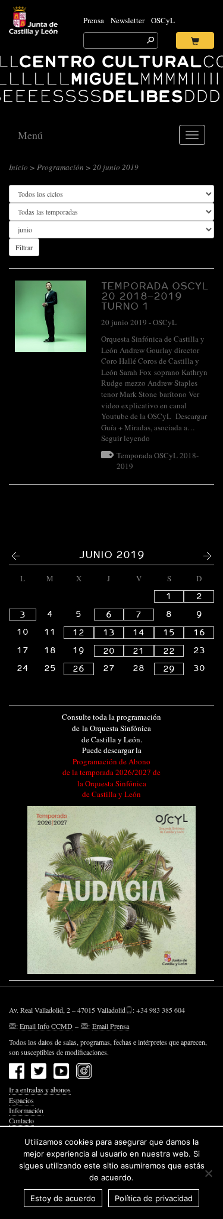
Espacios (21, 1100)
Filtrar (24, 247)
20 (109, 650)
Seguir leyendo (125, 438)
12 (78, 632)
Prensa (93, 20)
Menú (30, 135)
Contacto (21, 1120)
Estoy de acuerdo (63, 1198)
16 (199, 632)
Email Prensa (110, 1026)
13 (109, 632)
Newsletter (128, 20)
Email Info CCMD (46, 1026)
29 (169, 668)
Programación (60, 167)
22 (169, 650)
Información (26, 1110)
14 (139, 632)
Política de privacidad (154, 1198)
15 (169, 632)
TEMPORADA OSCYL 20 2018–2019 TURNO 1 (154, 295)
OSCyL (163, 20)
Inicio (18, 167)
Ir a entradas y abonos (40, 1089)
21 (139, 650)
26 (78, 668)
